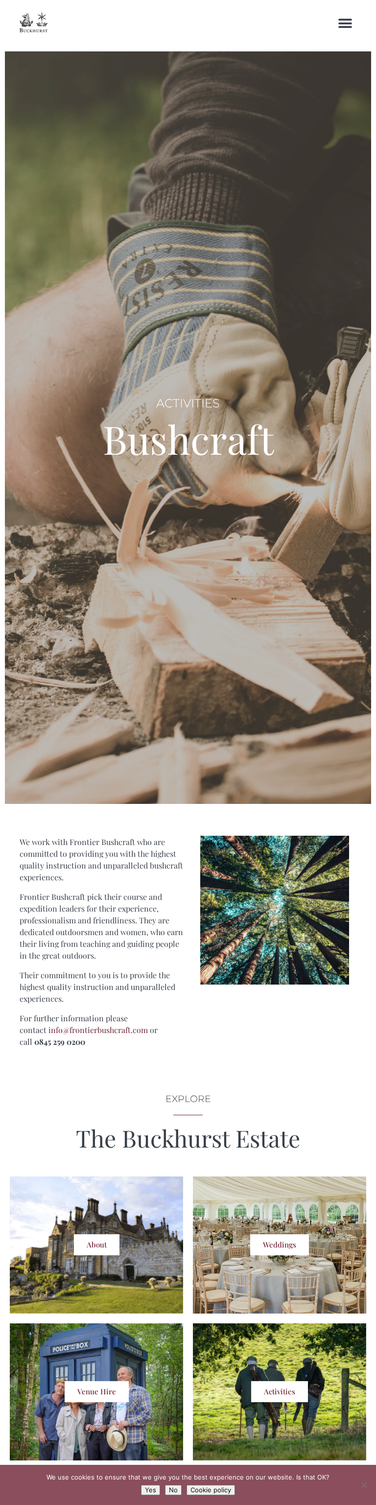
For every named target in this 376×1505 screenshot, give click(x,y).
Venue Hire (96, 1391)
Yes (150, 1490)
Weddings (279, 1244)
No (173, 1490)
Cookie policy (210, 1490)
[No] (364, 1485)
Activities (279, 1391)
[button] (345, 23)
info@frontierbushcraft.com (98, 1030)
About (97, 1244)
